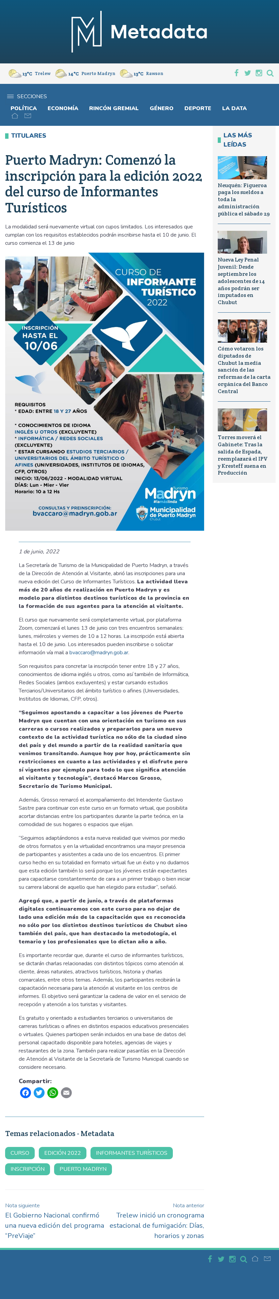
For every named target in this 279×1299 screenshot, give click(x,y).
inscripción (28, 1169)
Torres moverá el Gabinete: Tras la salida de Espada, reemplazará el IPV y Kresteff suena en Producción (243, 455)
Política (24, 108)
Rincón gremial (114, 108)
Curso (20, 1153)
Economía (63, 108)
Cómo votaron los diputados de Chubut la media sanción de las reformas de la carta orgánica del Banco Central (244, 370)
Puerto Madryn (83, 1169)
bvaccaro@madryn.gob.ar (98, 652)
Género (162, 108)
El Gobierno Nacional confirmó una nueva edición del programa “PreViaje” (54, 1221)
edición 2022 (62, 1153)
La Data (234, 108)
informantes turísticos (131, 1153)
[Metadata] (139, 31)
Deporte (197, 108)
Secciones (32, 96)
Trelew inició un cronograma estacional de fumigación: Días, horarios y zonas (157, 1221)
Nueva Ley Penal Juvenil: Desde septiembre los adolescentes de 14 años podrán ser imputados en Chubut (241, 281)
